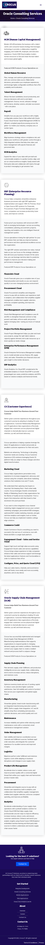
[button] (22, 864)
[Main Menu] (41, 5)
